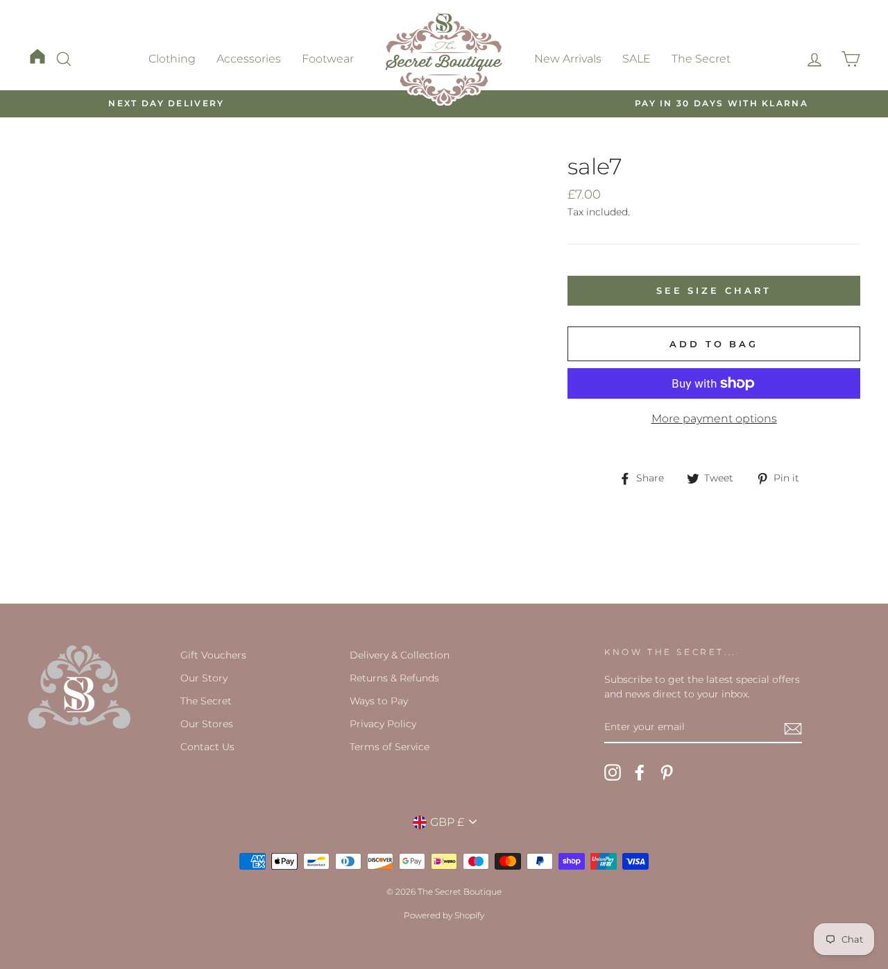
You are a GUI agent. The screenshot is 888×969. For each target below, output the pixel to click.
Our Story (204, 678)
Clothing (172, 58)
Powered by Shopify (444, 915)
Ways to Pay (379, 700)
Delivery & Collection (400, 655)
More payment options (714, 418)
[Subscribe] (793, 728)
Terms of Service (389, 746)
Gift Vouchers (213, 655)
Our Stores (206, 723)
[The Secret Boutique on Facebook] (639, 772)
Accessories (248, 58)
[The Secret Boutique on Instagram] (612, 772)
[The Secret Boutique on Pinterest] (666, 772)
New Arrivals (567, 58)
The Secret (701, 58)
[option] (166, 103)
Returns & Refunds (394, 678)
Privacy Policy (383, 723)
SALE (636, 58)
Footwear (328, 58)
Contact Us (207, 746)
